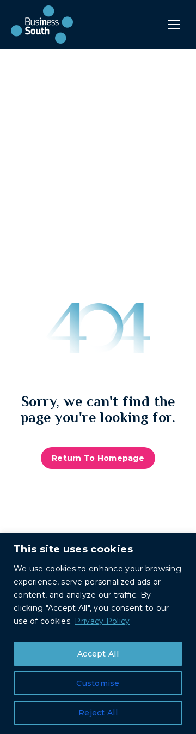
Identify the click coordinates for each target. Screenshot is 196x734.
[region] (98, 633)
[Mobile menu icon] (174, 24)
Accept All (98, 654)
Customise (98, 683)
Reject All (98, 713)
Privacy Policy (102, 621)
